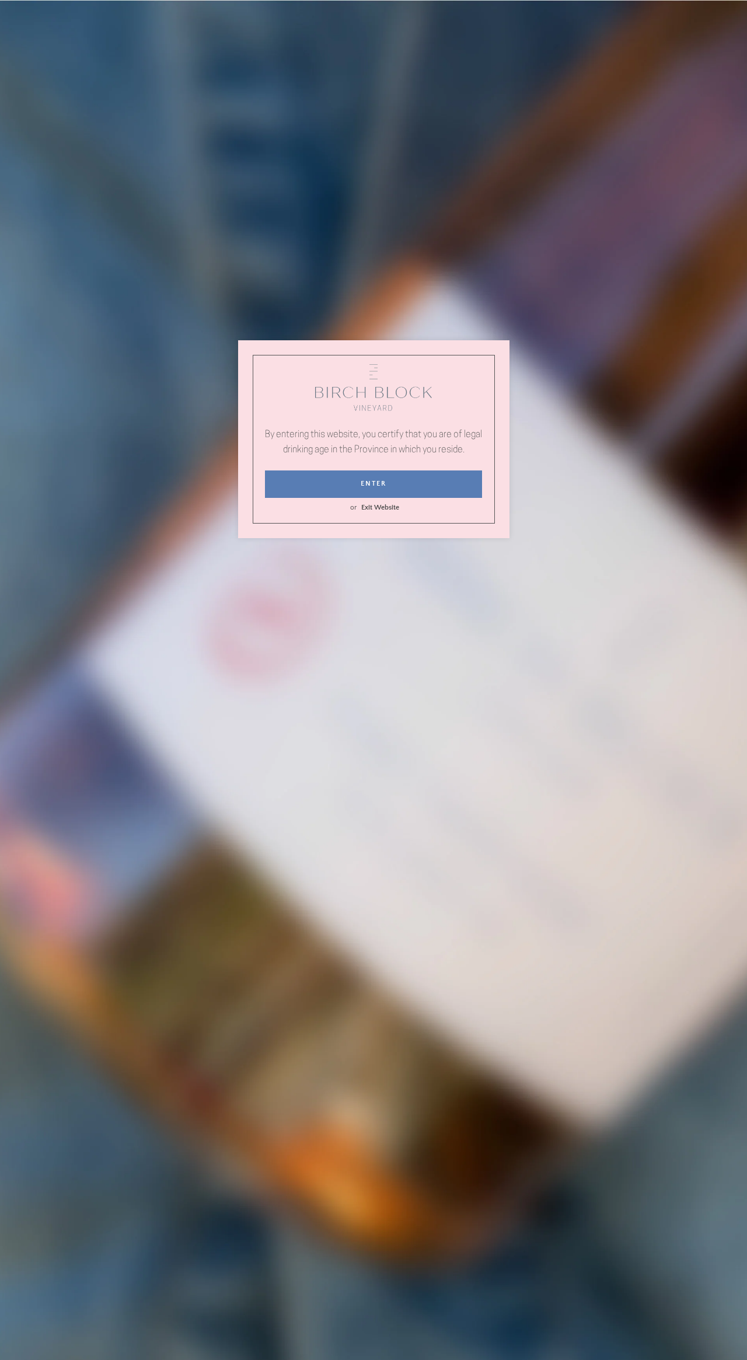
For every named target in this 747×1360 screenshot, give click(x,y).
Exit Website (380, 507)
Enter (373, 483)
